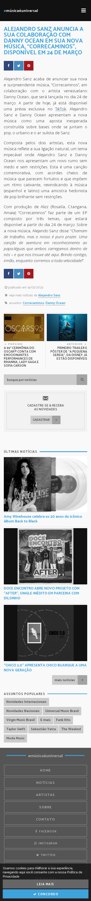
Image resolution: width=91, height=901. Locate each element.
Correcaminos (33, 303)
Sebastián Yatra (43, 729)
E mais (45, 720)
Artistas (45, 795)
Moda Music (15, 738)
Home (45, 770)
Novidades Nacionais (23, 711)
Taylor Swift (15, 729)
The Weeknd (71, 729)
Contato (45, 819)
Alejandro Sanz (49, 295)
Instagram (48, 843)
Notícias (45, 783)
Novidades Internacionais (26, 702)
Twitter (47, 855)
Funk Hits (63, 720)
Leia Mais (45, 884)
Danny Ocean (55, 303)
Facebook (47, 831)
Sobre (45, 807)
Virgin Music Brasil (20, 720)
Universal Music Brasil (62, 711)
